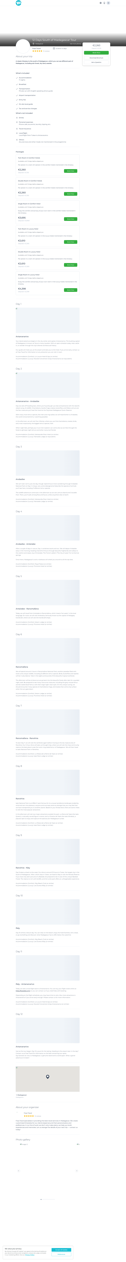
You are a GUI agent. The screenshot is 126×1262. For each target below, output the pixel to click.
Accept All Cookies (61, 1250)
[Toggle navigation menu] (108, 3)
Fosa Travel (28, 1113)
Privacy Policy (29, 1255)
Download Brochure (96, 58)
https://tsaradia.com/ (23, 991)
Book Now (96, 53)
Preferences (61, 1254)
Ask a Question (96, 62)
